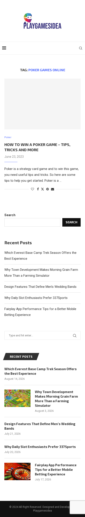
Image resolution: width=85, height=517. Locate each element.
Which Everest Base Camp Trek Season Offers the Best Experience (40, 371)
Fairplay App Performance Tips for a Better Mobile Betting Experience (55, 469)
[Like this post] (32, 189)
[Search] (80, 48)
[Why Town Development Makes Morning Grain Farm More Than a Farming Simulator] (17, 398)
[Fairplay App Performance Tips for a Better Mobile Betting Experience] (17, 471)
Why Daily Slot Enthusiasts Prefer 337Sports (36, 298)
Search (9, 215)
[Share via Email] (52, 189)
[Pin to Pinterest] (47, 189)
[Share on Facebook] (38, 189)
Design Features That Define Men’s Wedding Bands (40, 287)
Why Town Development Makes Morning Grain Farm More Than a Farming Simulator (56, 398)
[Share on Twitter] (42, 189)
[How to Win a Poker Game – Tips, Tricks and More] (42, 104)
